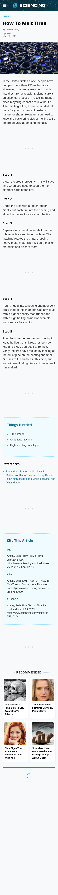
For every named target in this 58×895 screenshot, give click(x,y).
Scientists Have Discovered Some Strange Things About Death (42, 753)
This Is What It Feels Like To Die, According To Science (14, 709)
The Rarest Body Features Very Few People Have (42, 707)
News (6, 16)
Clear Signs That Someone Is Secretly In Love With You (14, 753)
